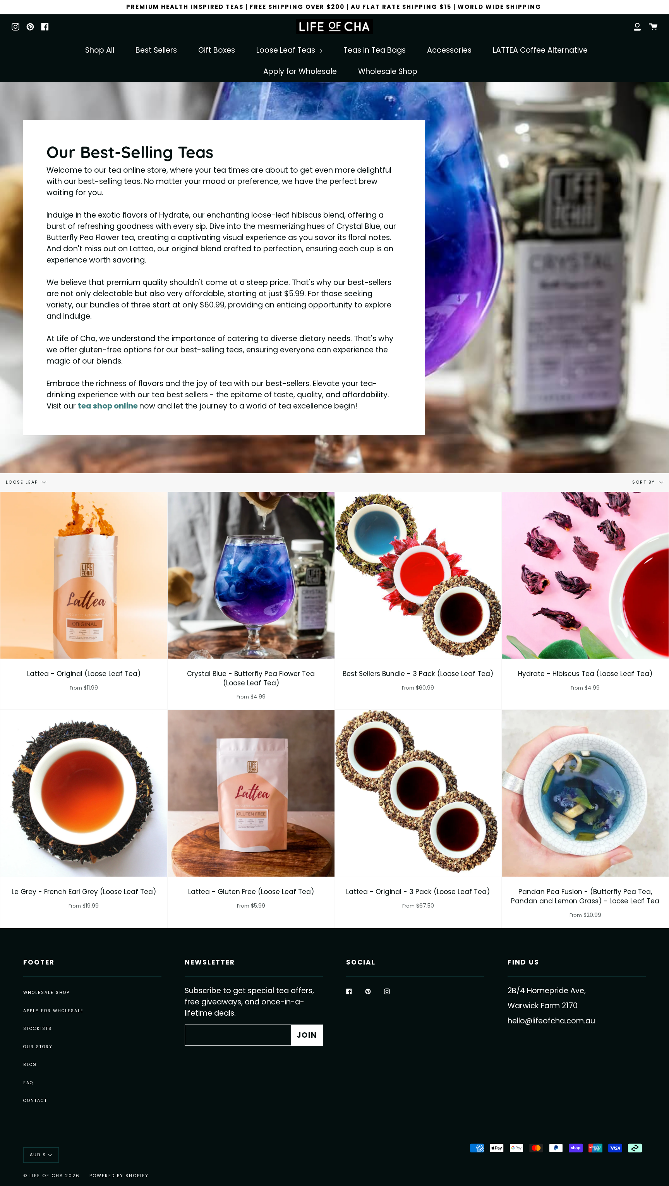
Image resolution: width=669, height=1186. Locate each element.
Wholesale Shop (387, 71)
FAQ (28, 1083)
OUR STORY (38, 1047)
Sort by (644, 482)
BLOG (30, 1065)
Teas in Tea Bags (374, 50)
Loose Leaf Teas (286, 50)
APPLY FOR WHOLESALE (53, 1011)
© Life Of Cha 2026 (51, 1175)
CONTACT (35, 1101)
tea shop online (108, 406)
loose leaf (23, 482)
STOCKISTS (37, 1029)
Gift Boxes (216, 50)
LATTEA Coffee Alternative (540, 50)
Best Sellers (156, 50)
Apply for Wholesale (300, 71)
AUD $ (38, 1155)
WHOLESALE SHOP (46, 992)
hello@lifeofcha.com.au (551, 1021)
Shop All (99, 50)
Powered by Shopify (119, 1175)
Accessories (449, 50)
